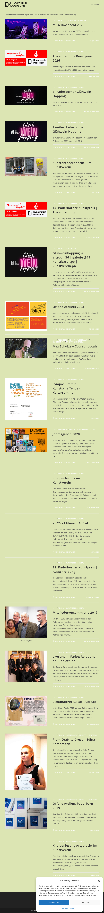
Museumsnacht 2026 (68, 25)
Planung (82, 20)
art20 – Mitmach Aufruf (70, 523)
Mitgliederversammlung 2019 (75, 612)
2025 (54, 87)
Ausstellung (83, 340)
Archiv (61, 52)
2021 (54, 340)
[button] (99, 880)
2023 (54, 249)
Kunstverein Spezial (67, 20)
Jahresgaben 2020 (66, 434)
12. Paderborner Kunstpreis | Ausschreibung (75, 569)
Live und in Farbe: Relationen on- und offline (75, 658)
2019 (54, 608)
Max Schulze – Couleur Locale (75, 346)
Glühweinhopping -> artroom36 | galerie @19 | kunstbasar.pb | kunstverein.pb (73, 259)
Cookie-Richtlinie (68, 908)
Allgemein (62, 340)
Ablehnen (85, 902)
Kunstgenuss (59, 342)
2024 (54, 123)
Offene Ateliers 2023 (68, 307)
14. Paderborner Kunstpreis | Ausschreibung (75, 210)
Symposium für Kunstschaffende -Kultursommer (66, 388)
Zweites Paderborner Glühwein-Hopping (69, 129)
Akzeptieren (53, 902)
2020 (54, 430)
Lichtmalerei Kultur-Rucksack (75, 702)
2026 (54, 20)
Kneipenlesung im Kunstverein (66, 480)
